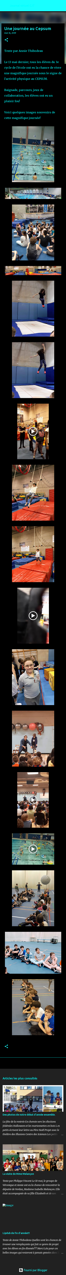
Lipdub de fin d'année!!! (16, 1233)
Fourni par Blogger (35, 1270)
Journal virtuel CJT (22, 5)
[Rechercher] (61, 5)
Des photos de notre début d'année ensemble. (29, 1114)
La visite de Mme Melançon (18, 1173)
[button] (6, 40)
